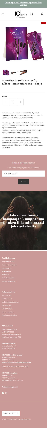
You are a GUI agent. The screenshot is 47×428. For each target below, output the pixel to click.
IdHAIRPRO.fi (11, 419)
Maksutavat (6, 268)
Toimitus (5, 275)
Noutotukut (6, 296)
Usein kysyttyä (8, 312)
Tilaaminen (6, 271)
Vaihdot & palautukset (10, 302)
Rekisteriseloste (8, 278)
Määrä (4, 97)
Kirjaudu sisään (8, 261)
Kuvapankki (6, 305)
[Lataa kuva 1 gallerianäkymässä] (23, 44)
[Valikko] (3, 14)
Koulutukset (7, 299)
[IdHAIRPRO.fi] (20, 14)
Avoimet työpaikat (9, 315)
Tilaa (23, 182)
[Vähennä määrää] (5, 102)
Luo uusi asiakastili (9, 265)
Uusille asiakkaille (9, 281)
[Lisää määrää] (20, 102)
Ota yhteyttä (7, 308)
